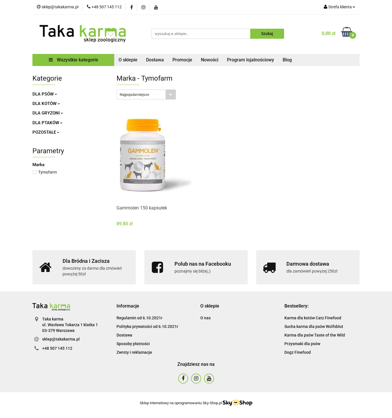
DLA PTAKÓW (46, 122)
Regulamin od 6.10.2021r (139, 318)
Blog (287, 60)
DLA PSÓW (43, 94)
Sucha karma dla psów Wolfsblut (313, 326)
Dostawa (155, 60)
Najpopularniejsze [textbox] (134, 94)
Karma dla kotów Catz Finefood (312, 318)
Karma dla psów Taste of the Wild (314, 335)
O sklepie (128, 60)
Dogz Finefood (297, 352)
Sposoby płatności (133, 343)
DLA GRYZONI (46, 113)
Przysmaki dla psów (302, 343)
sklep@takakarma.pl (61, 339)
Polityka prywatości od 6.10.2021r (147, 326)
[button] (128, 306)
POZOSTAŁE (44, 132)
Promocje (182, 60)
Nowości (209, 60)
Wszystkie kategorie (77, 60)
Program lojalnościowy (250, 60)
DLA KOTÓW (45, 103)
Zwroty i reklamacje (134, 352)
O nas (205, 318)
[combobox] (146, 95)
